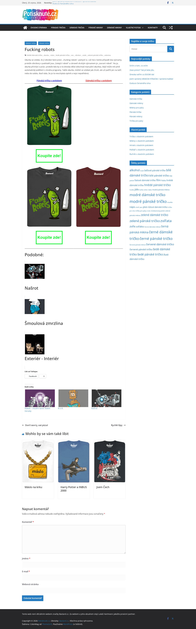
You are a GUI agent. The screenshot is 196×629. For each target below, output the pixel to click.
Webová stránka (30, 584)
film (158, 180)
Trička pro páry (136, 121)
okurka (46, 55)
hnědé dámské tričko (34, 55)
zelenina (107, 55)
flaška (163, 180)
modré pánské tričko (148, 201)
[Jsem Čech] (110, 441)
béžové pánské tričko (155, 170)
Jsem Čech (102, 487)
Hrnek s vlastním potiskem (141, 145)
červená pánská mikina (137, 245)
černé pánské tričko (156, 238)
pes (141, 207)
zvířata (166, 220)
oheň (137, 207)
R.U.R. (60, 408)
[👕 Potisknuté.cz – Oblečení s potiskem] (25, 27)
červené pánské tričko (141, 249)
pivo (145, 206)
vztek (84, 55)
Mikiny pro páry (137, 107)
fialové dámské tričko (145, 180)
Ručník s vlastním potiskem (142, 154)
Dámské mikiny (114, 27)
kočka (141, 190)
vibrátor (78, 55)
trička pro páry (141, 211)
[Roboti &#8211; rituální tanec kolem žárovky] (40, 398)
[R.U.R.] (73, 398)
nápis (132, 206)
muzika (170, 202)
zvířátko (140, 226)
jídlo (137, 189)
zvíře (132, 226)
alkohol (135, 170)
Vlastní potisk (133, 27)
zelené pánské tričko (95, 55)
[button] (142, 27)
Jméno (26, 558)
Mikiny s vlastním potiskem (142, 141)
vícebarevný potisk (158, 211)
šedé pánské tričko (63, 55)
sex (72, 55)
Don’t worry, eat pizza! (36, 425)
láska (150, 190)
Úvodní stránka (39, 27)
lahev (146, 190)
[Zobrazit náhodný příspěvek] (171, 27)
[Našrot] (106, 398)
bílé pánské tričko (159, 175)
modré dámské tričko (147, 194)
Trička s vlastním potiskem (141, 136)
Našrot (94, 408)
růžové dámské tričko (157, 207)
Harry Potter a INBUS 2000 (74, 488)
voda (148, 211)
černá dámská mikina (152, 227)
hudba (132, 190)
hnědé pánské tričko (157, 185)
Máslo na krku (33, 487)
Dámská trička (77, 27)
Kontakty (153, 27)
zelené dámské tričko (154, 215)
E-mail (26, 571)
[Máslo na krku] (38, 441)
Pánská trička (58, 27)
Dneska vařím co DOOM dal (142, 74)
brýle (142, 171)
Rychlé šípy (116, 425)
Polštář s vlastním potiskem (142, 149)
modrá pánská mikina (160, 190)
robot (52, 55)
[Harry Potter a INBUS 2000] (74, 441)
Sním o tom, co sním (139, 65)
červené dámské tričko (160, 244)
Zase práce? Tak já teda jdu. (142, 70)
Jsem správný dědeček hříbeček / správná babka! (74, 2)
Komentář (28, 521)
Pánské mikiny (96, 27)
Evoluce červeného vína (140, 83)
